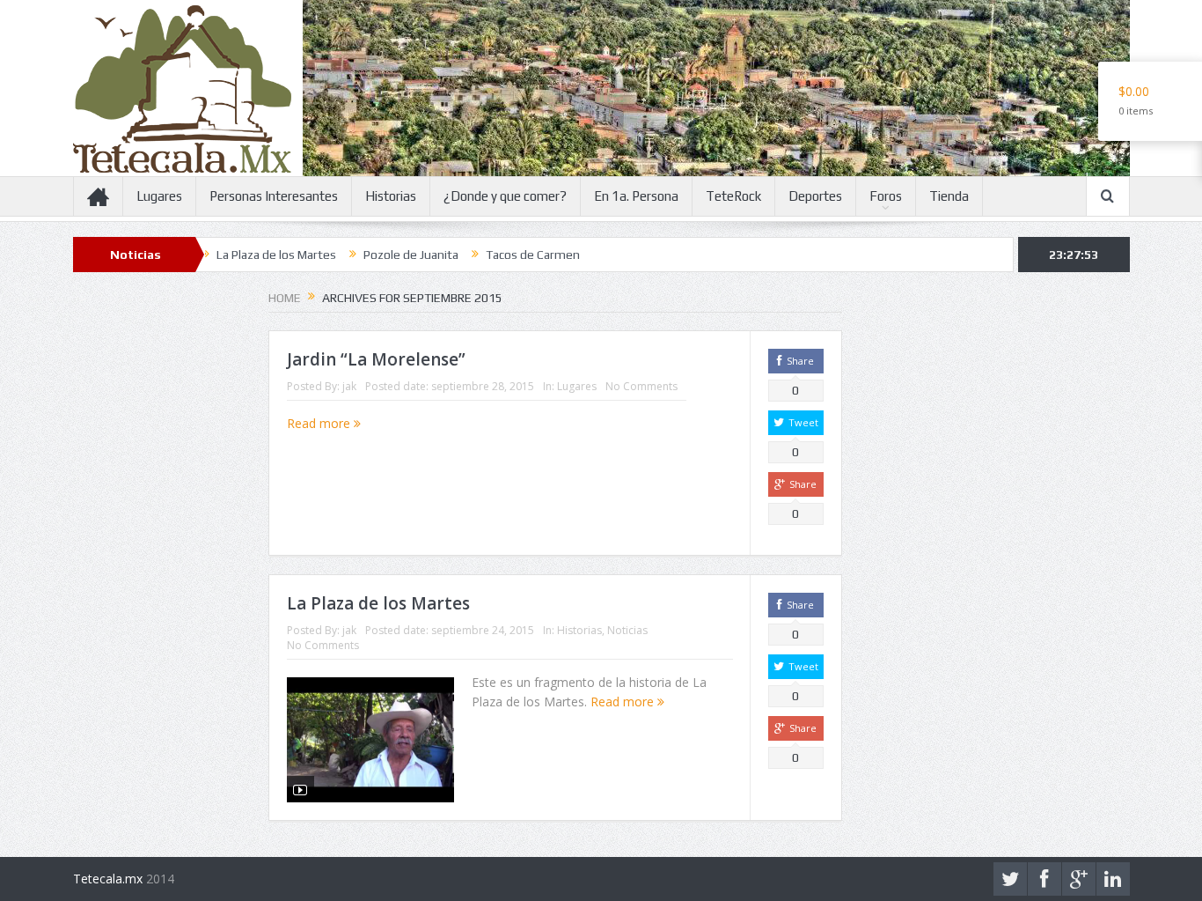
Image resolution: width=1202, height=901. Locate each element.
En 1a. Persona (636, 195)
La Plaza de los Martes (249, 254)
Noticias (627, 630)
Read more (320, 423)
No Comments (641, 386)
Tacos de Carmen (505, 254)
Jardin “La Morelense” (376, 359)
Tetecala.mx (108, 878)
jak (349, 386)
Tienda (949, 195)
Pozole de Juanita (383, 254)
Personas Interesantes (273, 195)
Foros (885, 195)
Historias (390, 195)
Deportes (815, 195)
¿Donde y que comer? (505, 195)
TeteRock (733, 195)
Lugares (159, 195)
